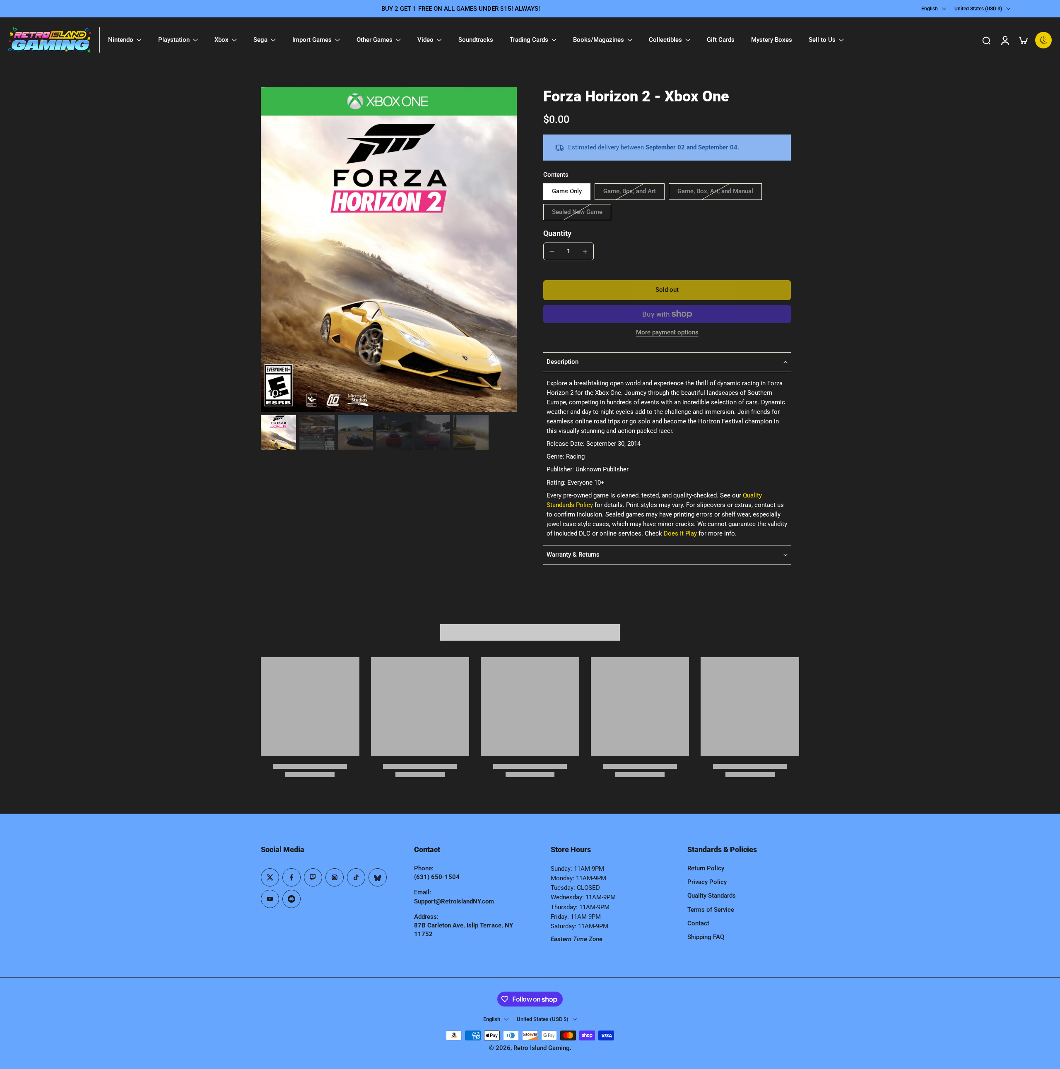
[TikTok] (356, 877)
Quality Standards (711, 895)
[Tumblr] (378, 877)
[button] (667, 290)
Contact (698, 923)
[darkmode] (1043, 40)
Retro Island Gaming (541, 1048)
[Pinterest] (313, 877)
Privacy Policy (707, 882)
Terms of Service (710, 909)
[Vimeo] (291, 899)
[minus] (552, 251)
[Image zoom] (389, 249)
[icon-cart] (1023, 40)
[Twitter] (270, 877)
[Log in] (1004, 40)
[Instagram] (334, 877)
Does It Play (680, 533)
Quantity (557, 233)
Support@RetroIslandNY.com (454, 901)
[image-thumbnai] (278, 432)
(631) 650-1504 (437, 877)
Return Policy (705, 868)
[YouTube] (270, 899)
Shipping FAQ (705, 937)
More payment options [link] (667, 332)
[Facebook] (291, 877)
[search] (986, 40)
